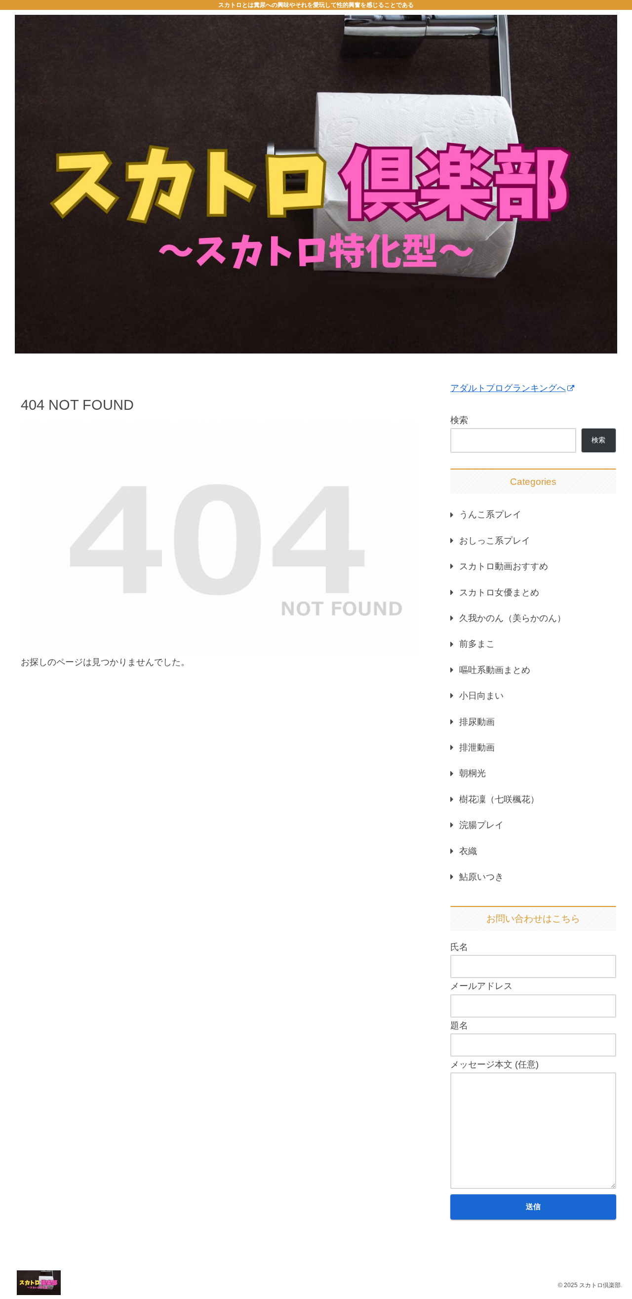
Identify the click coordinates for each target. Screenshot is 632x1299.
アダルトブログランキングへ (508, 388)
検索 (459, 420)
